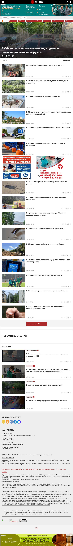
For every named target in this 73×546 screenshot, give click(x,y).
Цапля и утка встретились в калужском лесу (44, 385)
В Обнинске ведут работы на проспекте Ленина (45, 244)
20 (62, 361)
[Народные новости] (67, 2)
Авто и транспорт (32, 350)
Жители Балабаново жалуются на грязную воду (45, 65)
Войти (70, 2)
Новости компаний (14, 336)
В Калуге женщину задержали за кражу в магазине (46, 401)
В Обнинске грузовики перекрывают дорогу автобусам (48, 127)
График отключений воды (34, 20)
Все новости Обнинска (36, 324)
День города (12, 20)
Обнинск (66, 60)
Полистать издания (8, 457)
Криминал (29, 397)
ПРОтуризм (22, 20)
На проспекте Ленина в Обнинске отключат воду (45, 228)
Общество (30, 366)
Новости (4, 17)
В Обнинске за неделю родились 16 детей (43, 96)
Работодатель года (58, 20)
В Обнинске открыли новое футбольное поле (44, 275)
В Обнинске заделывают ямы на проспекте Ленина (46, 291)
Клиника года (47, 20)
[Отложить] (13, 56)
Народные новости (14, 17)
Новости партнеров (48, 511)
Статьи (24, 17)
